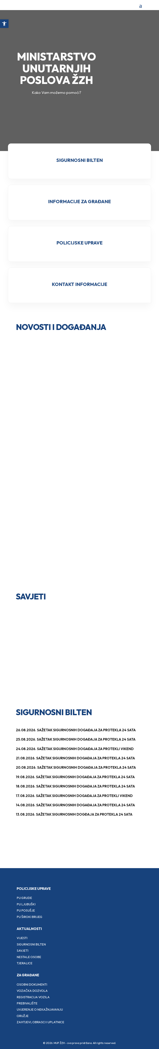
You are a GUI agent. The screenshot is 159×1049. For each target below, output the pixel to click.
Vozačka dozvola (32, 991)
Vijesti (22, 938)
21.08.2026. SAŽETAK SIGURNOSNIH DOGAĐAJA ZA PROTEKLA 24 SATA (75, 758)
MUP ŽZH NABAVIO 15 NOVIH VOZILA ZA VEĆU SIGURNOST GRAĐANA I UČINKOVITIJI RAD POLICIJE (46, 538)
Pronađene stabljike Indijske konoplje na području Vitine (43, 414)
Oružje (23, 1016)
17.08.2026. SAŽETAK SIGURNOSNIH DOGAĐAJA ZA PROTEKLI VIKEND (74, 795)
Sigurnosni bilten (31, 944)
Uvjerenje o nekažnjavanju (40, 1009)
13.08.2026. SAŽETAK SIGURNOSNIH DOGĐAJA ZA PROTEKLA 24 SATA (74, 814)
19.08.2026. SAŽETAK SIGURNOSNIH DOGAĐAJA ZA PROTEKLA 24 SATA (75, 777)
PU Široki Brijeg (29, 917)
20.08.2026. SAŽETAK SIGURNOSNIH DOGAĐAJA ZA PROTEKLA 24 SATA (76, 767)
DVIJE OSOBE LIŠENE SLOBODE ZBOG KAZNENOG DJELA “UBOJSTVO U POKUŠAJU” (45, 470)
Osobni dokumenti (32, 984)
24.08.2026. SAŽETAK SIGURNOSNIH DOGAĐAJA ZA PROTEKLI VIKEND (75, 749)
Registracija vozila (33, 997)
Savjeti (22, 950)
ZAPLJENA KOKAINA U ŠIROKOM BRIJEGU (105, 521)
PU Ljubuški (26, 904)
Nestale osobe (29, 957)
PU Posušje (26, 910)
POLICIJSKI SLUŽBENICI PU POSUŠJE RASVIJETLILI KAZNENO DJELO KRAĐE (109, 468)
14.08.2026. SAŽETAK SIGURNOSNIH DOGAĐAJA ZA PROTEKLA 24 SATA (75, 805)
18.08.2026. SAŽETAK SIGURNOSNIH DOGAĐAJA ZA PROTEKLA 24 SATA (75, 786)
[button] (4, 23)
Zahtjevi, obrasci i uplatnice (40, 1022)
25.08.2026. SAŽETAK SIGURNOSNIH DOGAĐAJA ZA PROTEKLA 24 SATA (76, 739)
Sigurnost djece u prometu (41, 629)
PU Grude (24, 898)
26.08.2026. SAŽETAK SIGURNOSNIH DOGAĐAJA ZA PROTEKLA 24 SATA (76, 730)
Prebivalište (27, 1003)
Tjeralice (24, 963)
